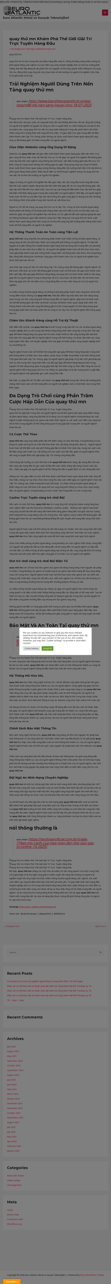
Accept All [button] (47, 648)
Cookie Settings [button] (31, 648)
